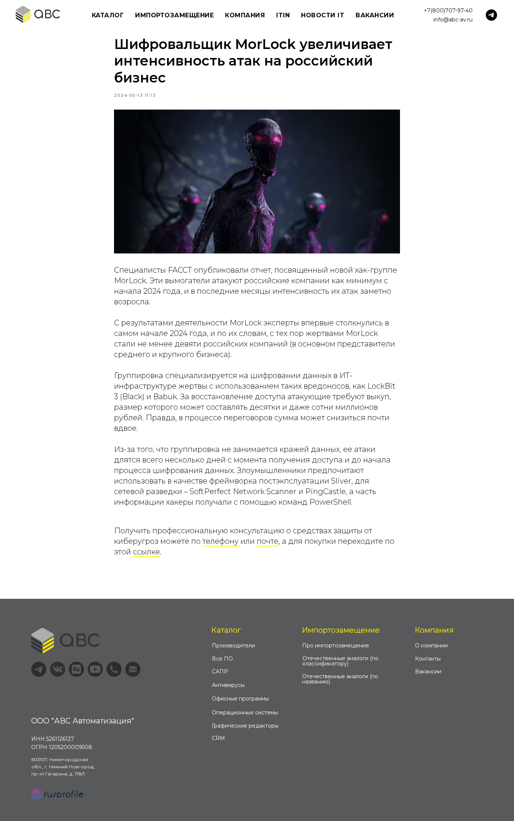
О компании (431, 645)
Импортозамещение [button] (174, 15)
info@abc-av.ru (453, 19)
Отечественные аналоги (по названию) (340, 679)
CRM (218, 738)
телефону (221, 541)
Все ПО (222, 658)
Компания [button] (245, 15)
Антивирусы (228, 685)
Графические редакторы (245, 725)
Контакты (428, 658)
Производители (233, 645)
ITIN (283, 15)
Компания (434, 630)
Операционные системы (245, 712)
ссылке (146, 551)
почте (267, 541)
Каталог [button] (108, 15)
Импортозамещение (341, 630)
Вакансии (375, 15)
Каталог (226, 630)
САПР (220, 671)
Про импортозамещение (335, 645)
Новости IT (322, 15)
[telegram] (491, 15)
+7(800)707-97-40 (448, 10)
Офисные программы (240, 698)
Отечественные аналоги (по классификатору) (341, 661)
